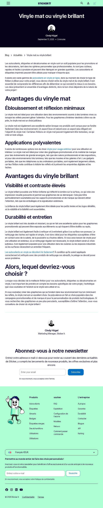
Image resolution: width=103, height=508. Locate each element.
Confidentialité (28, 497)
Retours (57, 426)
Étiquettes (33, 409)
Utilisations (33, 433)
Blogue (81, 423)
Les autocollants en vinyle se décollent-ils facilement (29, 252)
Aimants (32, 413)
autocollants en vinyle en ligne (46, 78)
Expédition (58, 409)
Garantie (81, 409)
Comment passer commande (61, 432)
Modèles (57, 421)
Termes (51, 379)
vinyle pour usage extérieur (59, 149)
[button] (7, 3)
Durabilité (82, 413)
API (79, 428)
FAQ (55, 404)
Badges (32, 418)
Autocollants (34, 404)
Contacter (82, 418)
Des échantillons (36, 428)
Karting (81, 433)
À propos (81, 404)
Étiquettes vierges (36, 423)
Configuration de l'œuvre (61, 415)
